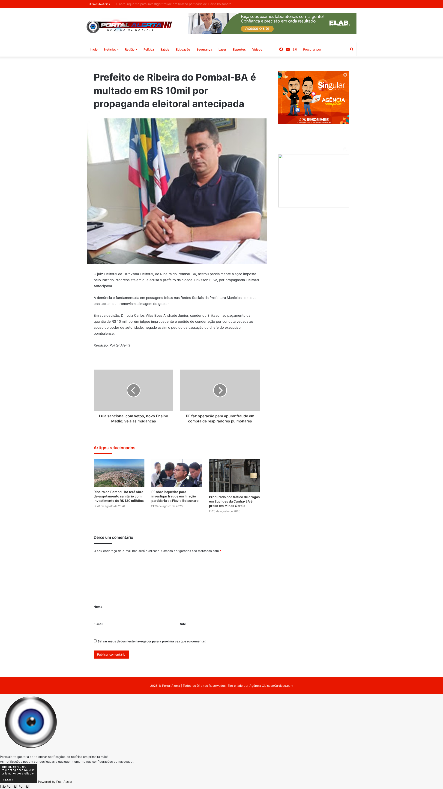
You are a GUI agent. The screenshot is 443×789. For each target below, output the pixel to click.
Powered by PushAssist (55, 781)
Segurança (204, 49)
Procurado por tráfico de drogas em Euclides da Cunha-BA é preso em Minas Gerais (234, 501)
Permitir (24, 786)
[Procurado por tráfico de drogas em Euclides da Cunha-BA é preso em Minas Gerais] (234, 475)
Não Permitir (9, 786)
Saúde (164, 49)
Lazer (222, 49)
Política (149, 49)
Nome (98, 606)
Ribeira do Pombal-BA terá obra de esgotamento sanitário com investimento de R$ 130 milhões (119, 496)
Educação (183, 49)
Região (130, 49)
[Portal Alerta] (129, 25)
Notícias (110, 49)
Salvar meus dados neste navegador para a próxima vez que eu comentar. (152, 641)
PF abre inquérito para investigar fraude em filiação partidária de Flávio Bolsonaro (175, 496)
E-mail (98, 624)
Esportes (239, 49)
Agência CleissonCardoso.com (271, 685)
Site (183, 624)
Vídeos (257, 49)
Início (94, 49)
